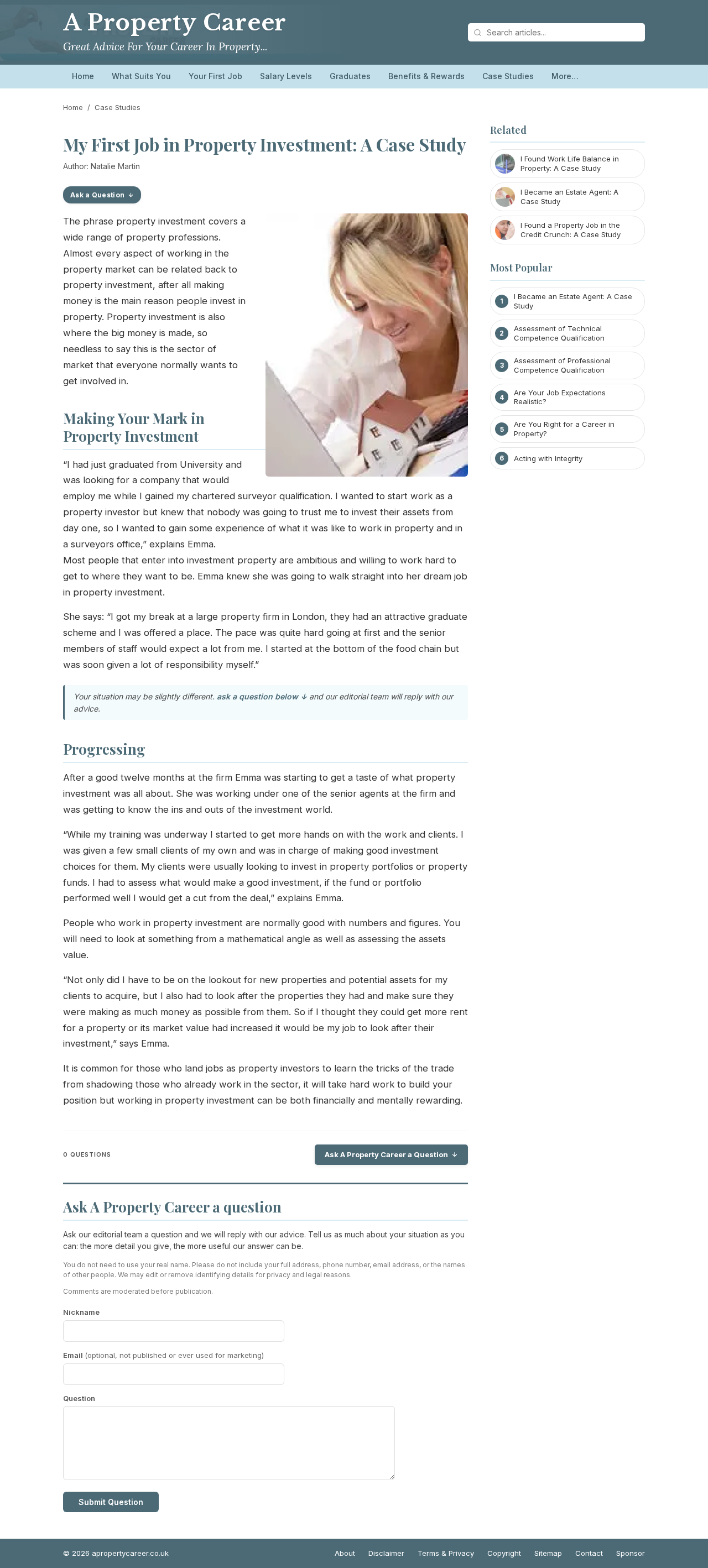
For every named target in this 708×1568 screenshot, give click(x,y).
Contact (589, 1553)
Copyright (504, 1553)
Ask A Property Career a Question (386, 1154)
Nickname (81, 1312)
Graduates (350, 76)
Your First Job (215, 76)
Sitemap (548, 1553)
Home (83, 76)
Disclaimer (386, 1553)
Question (79, 1398)
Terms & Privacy (446, 1553)
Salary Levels (286, 76)
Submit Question (111, 1502)
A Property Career (175, 22)
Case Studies (508, 76)
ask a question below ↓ (262, 696)
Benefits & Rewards (426, 76)
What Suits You (141, 76)
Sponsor (630, 1553)
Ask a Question (97, 195)
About (345, 1553)
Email (163, 1355)
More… (565, 76)
